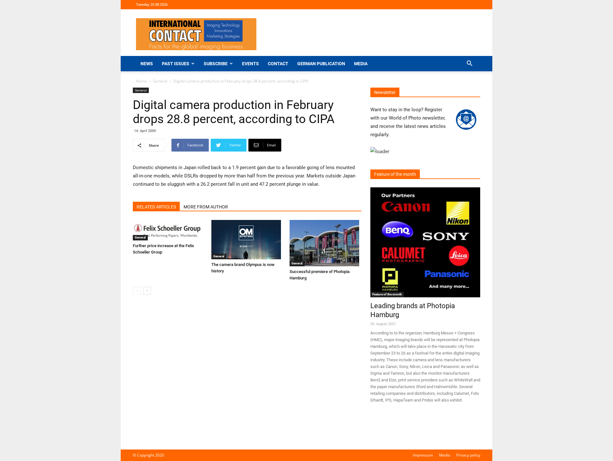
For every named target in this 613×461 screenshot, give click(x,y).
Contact (278, 63)
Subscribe (216, 63)
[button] (469, 64)
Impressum (423, 455)
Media (360, 63)
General (160, 81)
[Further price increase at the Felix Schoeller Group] (169, 230)
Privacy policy (468, 455)
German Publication (321, 63)
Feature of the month (387, 294)
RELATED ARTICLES (156, 206)
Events (250, 63)
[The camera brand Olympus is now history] (247, 239)
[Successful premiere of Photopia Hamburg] (325, 243)
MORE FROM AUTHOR (206, 206)
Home (141, 81)
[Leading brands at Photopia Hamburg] (425, 242)
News (146, 63)
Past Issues (175, 63)
